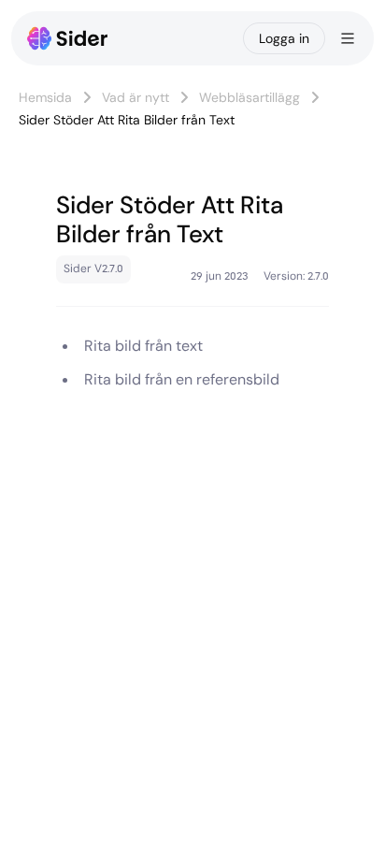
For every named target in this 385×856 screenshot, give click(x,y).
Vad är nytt (135, 97)
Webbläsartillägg (249, 97)
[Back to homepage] (67, 38)
